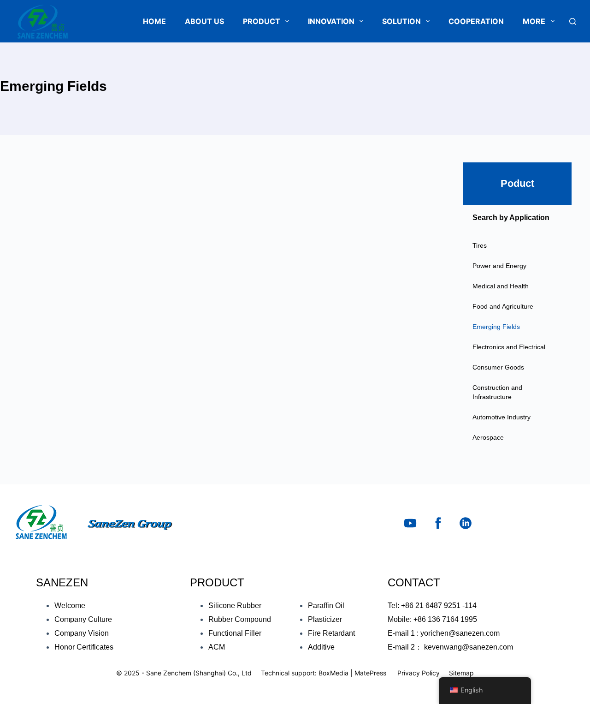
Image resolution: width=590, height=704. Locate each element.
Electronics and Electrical (508, 347)
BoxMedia (333, 673)
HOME (154, 21)
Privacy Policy (418, 673)
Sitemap (461, 673)
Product (261, 21)
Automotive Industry (501, 417)
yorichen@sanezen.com (460, 633)
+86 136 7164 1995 (445, 619)
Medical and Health (500, 286)
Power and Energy (499, 265)
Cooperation (476, 21)
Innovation (331, 21)
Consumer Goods (498, 367)
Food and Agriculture (502, 306)
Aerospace (488, 437)
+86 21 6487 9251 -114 (439, 605)
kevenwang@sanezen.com (468, 647)
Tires (479, 245)
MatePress (370, 673)
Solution (401, 21)
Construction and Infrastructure (497, 392)
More (534, 21)
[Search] (572, 21)
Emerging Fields (496, 326)
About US (204, 21)
